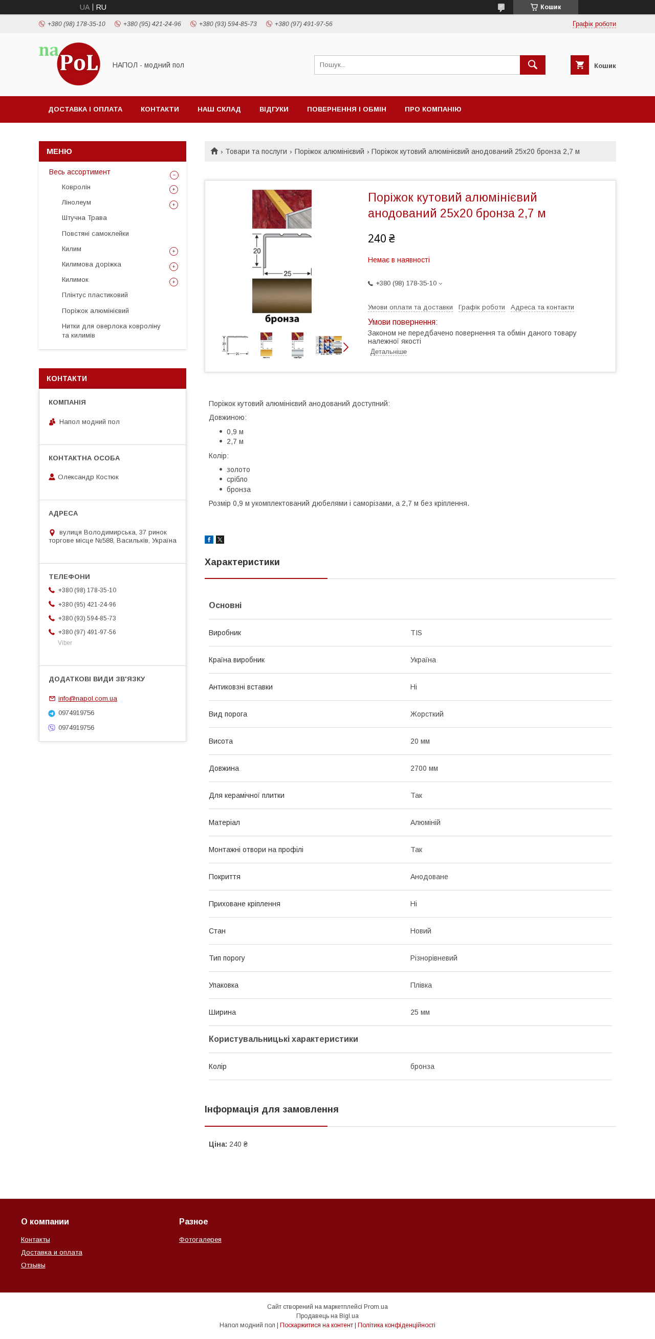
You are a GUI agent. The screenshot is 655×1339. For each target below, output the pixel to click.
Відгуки (274, 109)
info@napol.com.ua (87, 698)
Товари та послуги (256, 151)
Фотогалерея (200, 1239)
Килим (71, 249)
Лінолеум (76, 202)
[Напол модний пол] (69, 83)
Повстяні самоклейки (95, 233)
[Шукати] (532, 65)
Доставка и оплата (51, 1252)
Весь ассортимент (80, 172)
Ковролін (76, 187)
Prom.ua (376, 1306)
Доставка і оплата (85, 109)
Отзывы (33, 1265)
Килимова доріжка (91, 264)
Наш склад (219, 109)
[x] (220, 541)
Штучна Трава (84, 217)
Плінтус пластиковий (95, 295)
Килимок (75, 279)
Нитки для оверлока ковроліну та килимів (111, 330)
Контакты (35, 1239)
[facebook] (209, 541)
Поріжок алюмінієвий (329, 151)
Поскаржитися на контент (316, 1325)
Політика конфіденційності (396, 1325)
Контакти (160, 109)
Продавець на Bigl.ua (327, 1316)
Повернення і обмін (346, 109)
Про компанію (433, 109)
